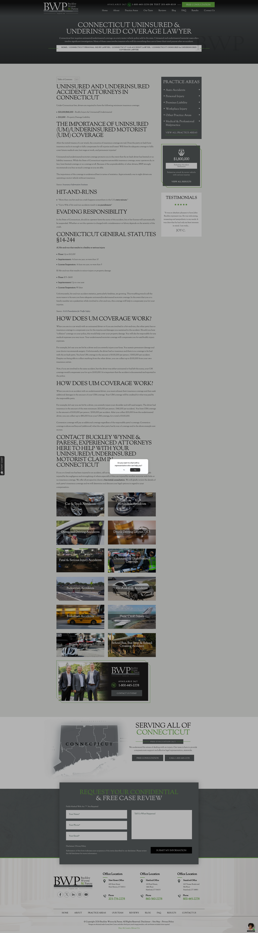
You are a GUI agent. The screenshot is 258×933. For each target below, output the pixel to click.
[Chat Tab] (129, 466)
